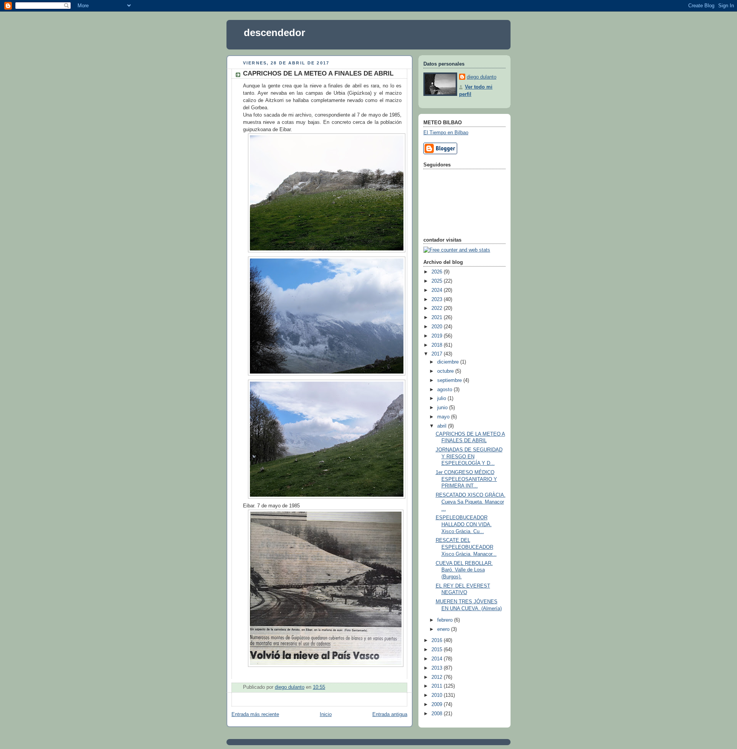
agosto (445, 389)
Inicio (326, 714)
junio (443, 407)
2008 (437, 713)
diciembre (448, 362)
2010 (437, 695)
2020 (437, 326)
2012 (437, 677)
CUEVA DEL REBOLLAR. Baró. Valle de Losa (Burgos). (464, 570)
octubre (446, 371)
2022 (437, 308)
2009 (437, 704)
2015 (437, 649)
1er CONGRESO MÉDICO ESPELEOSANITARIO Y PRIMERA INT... (466, 479)
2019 (437, 336)
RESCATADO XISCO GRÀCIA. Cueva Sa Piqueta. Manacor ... (471, 501)
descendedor (274, 32)
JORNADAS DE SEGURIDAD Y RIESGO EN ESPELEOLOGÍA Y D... (469, 456)
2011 (437, 686)
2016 (437, 640)
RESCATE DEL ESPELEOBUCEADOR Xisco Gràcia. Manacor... (466, 547)
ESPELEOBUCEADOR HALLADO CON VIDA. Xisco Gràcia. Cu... (464, 524)
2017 (437, 354)
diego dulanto (481, 77)
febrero (445, 620)
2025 (437, 281)
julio (442, 398)
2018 (437, 345)
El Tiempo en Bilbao (445, 132)
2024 (437, 290)
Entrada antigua (389, 714)
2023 (437, 299)
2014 (437, 659)
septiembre (450, 380)
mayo (444, 417)
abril (442, 426)
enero (444, 629)
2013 (437, 668)
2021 (437, 317)
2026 (437, 272)
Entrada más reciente (255, 714)
